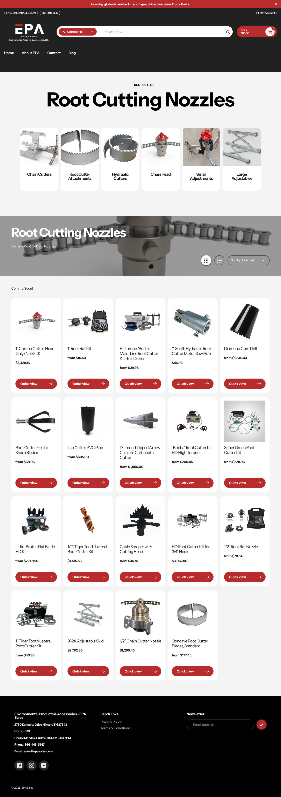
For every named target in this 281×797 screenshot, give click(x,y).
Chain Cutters (39, 174)
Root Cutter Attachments (79, 176)
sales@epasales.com (38, 751)
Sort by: (236, 260)
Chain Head (161, 174)
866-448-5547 (50, 12)
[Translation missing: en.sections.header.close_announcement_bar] (276, 4)
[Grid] (206, 260)
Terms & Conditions (116, 728)
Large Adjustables (241, 176)
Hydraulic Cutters (120, 176)
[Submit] (262, 725)
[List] (219, 260)
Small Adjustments (201, 176)
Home (16, 246)
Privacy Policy (111, 722)
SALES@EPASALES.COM (21, 12)
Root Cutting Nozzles (40, 246)
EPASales (27, 787)
